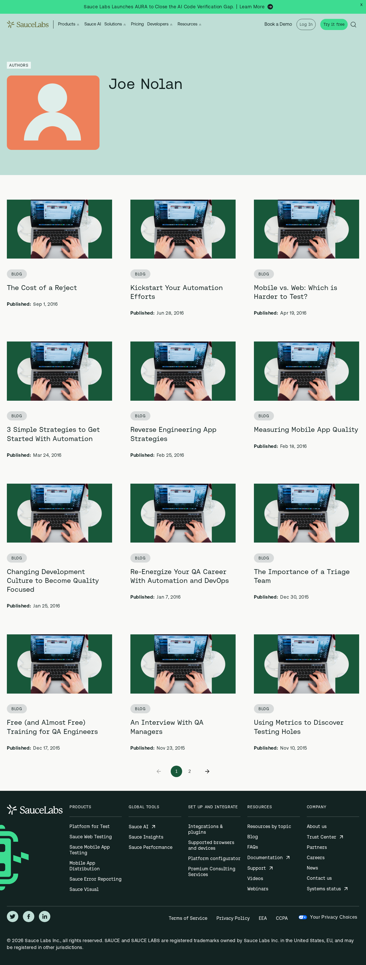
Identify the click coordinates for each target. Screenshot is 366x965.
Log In (306, 24)
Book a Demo (278, 24)
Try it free (334, 24)
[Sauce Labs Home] (28, 24)
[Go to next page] (207, 771)
